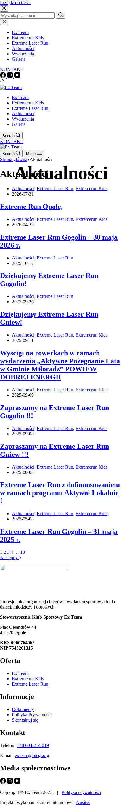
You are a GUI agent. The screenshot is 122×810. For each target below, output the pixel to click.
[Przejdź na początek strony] (2, 82)
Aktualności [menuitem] (23, 48)
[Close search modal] (4, 8)
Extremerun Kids (91, 188)
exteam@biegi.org (32, 755)
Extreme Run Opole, (31, 206)
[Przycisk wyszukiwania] (60, 15)
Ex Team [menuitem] (20, 32)
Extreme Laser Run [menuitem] (30, 43)
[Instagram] (10, 76)
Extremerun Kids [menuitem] (28, 37)
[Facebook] (3, 76)
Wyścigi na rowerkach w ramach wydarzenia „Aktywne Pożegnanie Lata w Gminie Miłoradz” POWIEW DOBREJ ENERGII (60, 365)
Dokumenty (23, 709)
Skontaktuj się (25, 720)
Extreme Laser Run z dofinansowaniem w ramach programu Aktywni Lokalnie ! (60, 493)
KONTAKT (11, 69)
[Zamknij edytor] (4, 22)
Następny (9, 557)
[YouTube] (17, 76)
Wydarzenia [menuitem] (23, 53)
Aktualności (23, 188)
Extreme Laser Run (55, 188)
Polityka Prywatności (32, 714)
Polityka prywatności (81, 792)
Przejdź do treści (15, 2)
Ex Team (20, 673)
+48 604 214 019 (33, 745)
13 (22, 552)
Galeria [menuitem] (18, 59)
